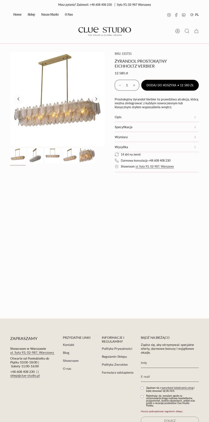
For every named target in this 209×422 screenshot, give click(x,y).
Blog (66, 352)
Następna (96, 99)
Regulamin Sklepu (114, 356)
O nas (67, 368)
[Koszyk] (196, 31)
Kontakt (68, 344)
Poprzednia (18, 99)
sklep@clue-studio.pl (25, 375)
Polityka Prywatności (117, 348)
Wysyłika (121, 147)
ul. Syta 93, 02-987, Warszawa (155, 166)
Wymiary (121, 137)
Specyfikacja (123, 127)
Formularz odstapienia (117, 372)
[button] (31, 15)
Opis (118, 117)
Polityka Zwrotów (115, 364)
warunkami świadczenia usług (177, 387)
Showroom (71, 360)
